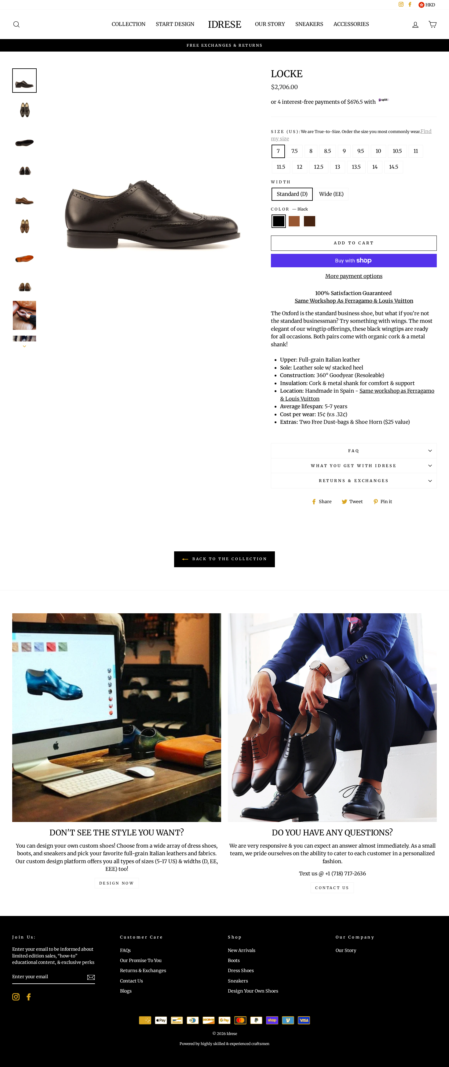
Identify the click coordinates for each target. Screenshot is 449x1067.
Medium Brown (294, 221)
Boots (234, 960)
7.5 (294, 151)
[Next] (24, 344)
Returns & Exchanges (354, 480)
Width (281, 181)
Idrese (224, 24)
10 (378, 151)
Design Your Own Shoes (253, 991)
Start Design (175, 24)
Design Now (116, 883)
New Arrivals (241, 950)
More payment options (353, 276)
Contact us (332, 887)
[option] (224, 45)
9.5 (360, 151)
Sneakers (309, 24)
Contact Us (131, 981)
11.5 (281, 167)
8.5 (327, 151)
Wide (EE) (331, 194)
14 (375, 167)
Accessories (351, 24)
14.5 (393, 167)
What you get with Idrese (354, 465)
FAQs (125, 950)
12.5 (318, 167)
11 (416, 151)
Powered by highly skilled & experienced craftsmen (224, 1043)
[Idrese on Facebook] (28, 996)
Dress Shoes (241, 970)
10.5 (397, 151)
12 (299, 167)
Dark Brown (309, 221)
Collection (128, 24)
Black (278, 221)
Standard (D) (292, 194)
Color (289, 209)
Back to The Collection (229, 559)
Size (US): (351, 135)
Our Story (270, 24)
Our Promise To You (141, 960)
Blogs (126, 991)
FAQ (353, 450)
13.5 (356, 167)
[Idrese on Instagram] (16, 996)
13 (337, 167)
